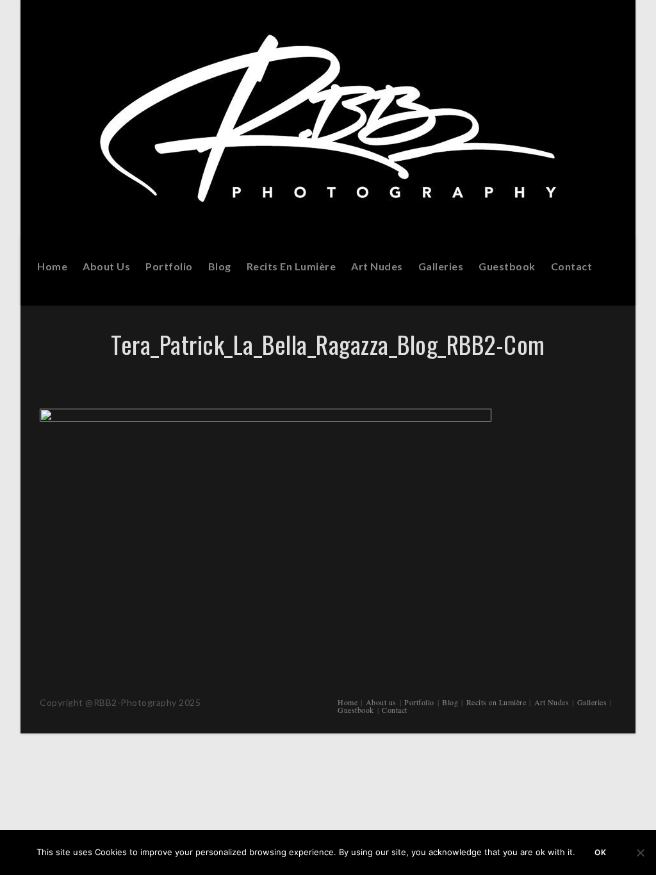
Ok (600, 852)
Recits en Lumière (496, 702)
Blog (450, 702)
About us (381, 702)
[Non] (640, 852)
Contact (394, 710)
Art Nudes (552, 702)
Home (347, 702)
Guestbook (356, 710)
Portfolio (419, 702)
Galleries (592, 702)
